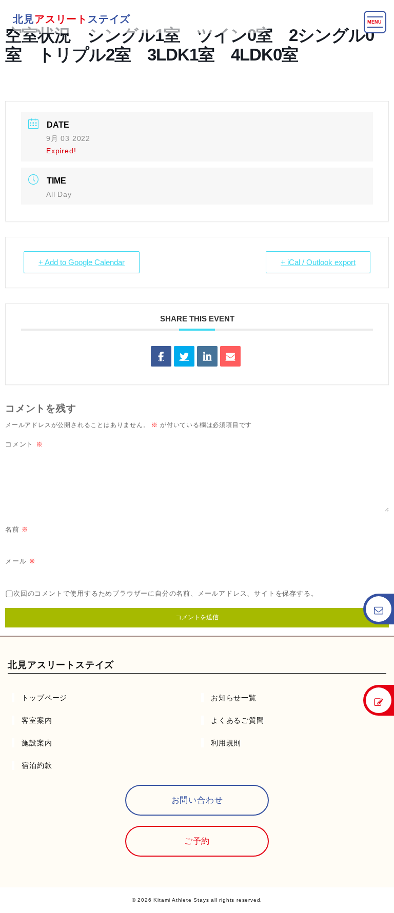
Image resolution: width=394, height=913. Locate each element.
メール (20, 561)
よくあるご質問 (237, 720)
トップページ (44, 698)
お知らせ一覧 (234, 698)
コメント (24, 444)
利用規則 (226, 743)
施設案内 (37, 743)
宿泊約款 (37, 765)
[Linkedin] (207, 356)
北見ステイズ (71, 19)
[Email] (230, 356)
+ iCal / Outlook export (318, 262)
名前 (17, 529)
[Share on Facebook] (161, 356)
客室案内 (37, 720)
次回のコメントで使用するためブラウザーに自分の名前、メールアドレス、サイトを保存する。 (165, 593)
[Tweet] (184, 356)
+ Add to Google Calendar (81, 262)
